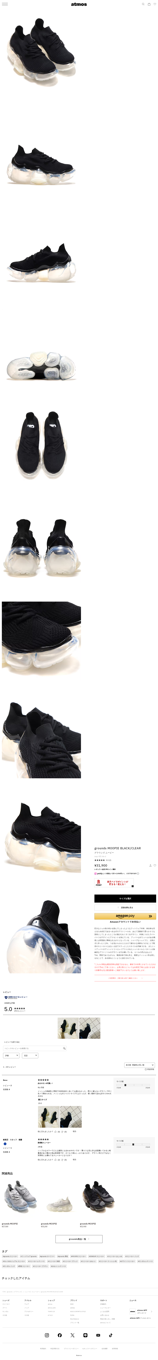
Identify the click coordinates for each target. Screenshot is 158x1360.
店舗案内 (103, 1304)
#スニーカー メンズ (132, 1256)
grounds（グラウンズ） (15, 1292)
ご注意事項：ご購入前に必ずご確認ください (123, 978)
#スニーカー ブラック (70, 1261)
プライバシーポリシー (71, 1348)
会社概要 (105, 1348)
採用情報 (115, 1348)
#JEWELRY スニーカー (96, 1256)
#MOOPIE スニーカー (78, 1256)
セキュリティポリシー (89, 1348)
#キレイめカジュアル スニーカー (14, 1261)
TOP (3, 1292)
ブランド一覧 (74, 1323)
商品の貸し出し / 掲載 (107, 1319)
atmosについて (105, 1323)
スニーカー (35, 1292)
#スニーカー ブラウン (40, 1266)
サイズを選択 (125, 898)
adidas (72, 1308)
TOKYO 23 (51, 1311)
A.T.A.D (50, 1315)
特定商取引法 (54, 1348)
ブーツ (4, 1308)
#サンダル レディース (145, 1261)
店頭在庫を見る (127, 907)
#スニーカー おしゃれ (114, 1256)
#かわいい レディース (58, 1266)
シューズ (27, 1292)
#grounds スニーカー (10, 1256)
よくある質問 (104, 1311)
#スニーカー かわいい (88, 1261)
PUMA (72, 1315)
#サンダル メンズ (9, 1266)
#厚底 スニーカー (24, 1266)
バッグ (26, 1308)
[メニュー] (5, 4)
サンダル (5, 1311)
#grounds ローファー (47, 1256)
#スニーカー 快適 (54, 1261)
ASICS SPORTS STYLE (78, 1311)
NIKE (72, 1304)
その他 (4, 1315)
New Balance (74, 1319)
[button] (125, 918)
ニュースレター (105, 1308)
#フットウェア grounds (29, 1256)
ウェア (26, 1304)
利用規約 (43, 1348)
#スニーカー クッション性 (108, 1261)
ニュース (132, 1300)
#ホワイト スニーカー (127, 1261)
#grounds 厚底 (63, 1256)
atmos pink (52, 1308)
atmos (50, 1304)
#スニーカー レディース (36, 1261)
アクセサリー (28, 1311)
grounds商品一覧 (77, 1239)
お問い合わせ (104, 1315)
